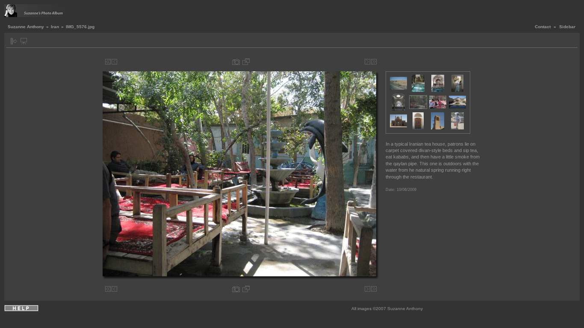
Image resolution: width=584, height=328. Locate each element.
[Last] (374, 62)
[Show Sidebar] (14, 41)
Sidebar (567, 26)
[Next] (367, 62)
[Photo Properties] (236, 62)
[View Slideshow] (24, 41)
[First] (108, 62)
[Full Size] (246, 62)
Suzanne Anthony (26, 26)
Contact (543, 26)
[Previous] (114, 62)
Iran (55, 26)
